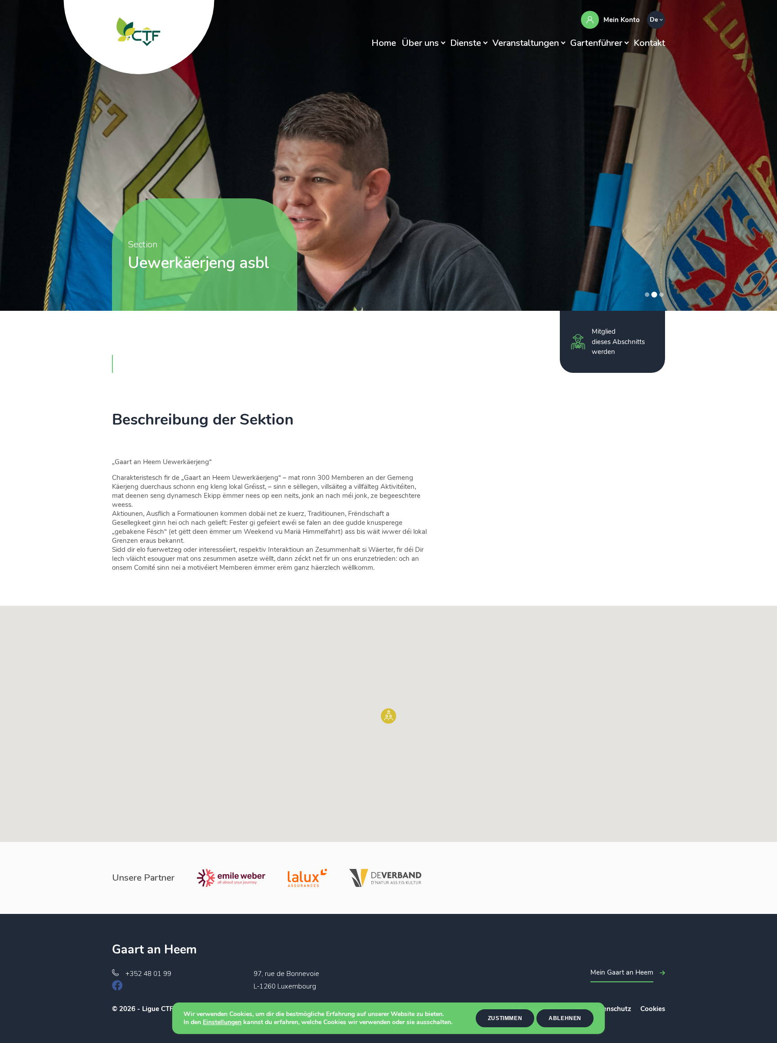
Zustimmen (505, 1018)
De (654, 19)
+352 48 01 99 (148, 973)
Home (383, 43)
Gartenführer (596, 43)
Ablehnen (565, 1018)
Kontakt (649, 43)
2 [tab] (654, 294)
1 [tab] (647, 294)
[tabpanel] (388, 155)
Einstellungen (222, 1022)
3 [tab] (662, 294)
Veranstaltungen (525, 43)
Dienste (465, 43)
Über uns (420, 43)
